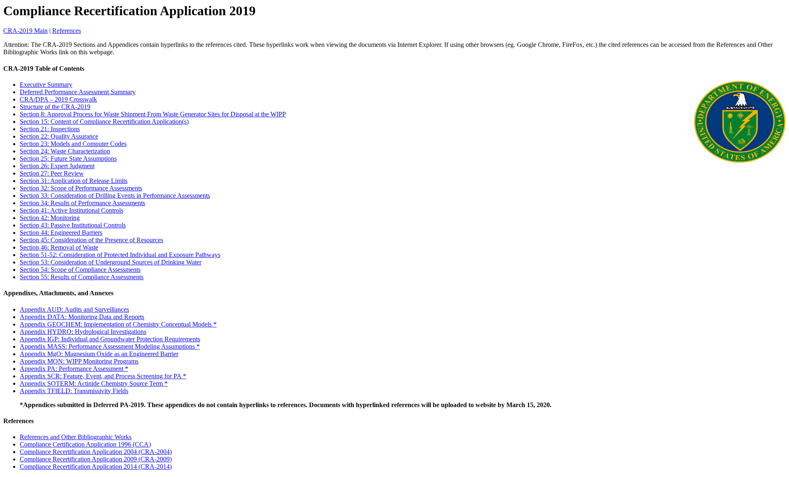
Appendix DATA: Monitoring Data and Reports (82, 316)
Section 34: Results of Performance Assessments (82, 202)
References (66, 30)
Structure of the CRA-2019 (55, 106)
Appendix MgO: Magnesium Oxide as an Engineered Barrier (99, 353)
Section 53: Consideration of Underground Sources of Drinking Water (110, 262)
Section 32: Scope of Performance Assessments (81, 188)
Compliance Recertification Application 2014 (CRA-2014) (96, 466)
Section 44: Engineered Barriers (61, 232)
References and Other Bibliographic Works (76, 436)
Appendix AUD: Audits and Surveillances (74, 309)
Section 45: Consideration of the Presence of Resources (91, 239)
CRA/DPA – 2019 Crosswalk (58, 99)
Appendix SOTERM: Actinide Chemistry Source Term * (94, 383)
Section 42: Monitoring (50, 217)
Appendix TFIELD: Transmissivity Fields (74, 390)
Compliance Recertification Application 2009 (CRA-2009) (96, 459)
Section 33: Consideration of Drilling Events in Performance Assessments (115, 195)
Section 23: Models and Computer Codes (73, 143)
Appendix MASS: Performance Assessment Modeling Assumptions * (110, 346)
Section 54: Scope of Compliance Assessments (80, 269)
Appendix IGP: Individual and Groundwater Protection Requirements (110, 339)
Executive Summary (46, 84)
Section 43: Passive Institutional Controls (73, 225)
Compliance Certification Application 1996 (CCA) (85, 444)
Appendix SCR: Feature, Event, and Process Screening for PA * (103, 376)
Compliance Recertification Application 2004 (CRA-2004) (96, 451)
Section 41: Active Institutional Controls (71, 210)
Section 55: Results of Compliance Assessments (81, 276)
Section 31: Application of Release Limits (73, 180)
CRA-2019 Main (25, 30)
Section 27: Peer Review (52, 173)
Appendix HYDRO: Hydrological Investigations (83, 331)
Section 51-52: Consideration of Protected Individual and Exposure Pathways (120, 254)
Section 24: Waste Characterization (65, 151)
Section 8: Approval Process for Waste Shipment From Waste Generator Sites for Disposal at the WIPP (153, 114)
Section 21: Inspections (50, 128)
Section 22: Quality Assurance (59, 136)
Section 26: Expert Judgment (57, 165)
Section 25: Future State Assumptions (68, 158)
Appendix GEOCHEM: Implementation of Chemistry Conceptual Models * (118, 324)
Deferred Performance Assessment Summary (78, 91)
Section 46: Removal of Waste (59, 247)
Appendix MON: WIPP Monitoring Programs (79, 361)
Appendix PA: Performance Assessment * (74, 368)
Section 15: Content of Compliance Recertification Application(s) (104, 121)
